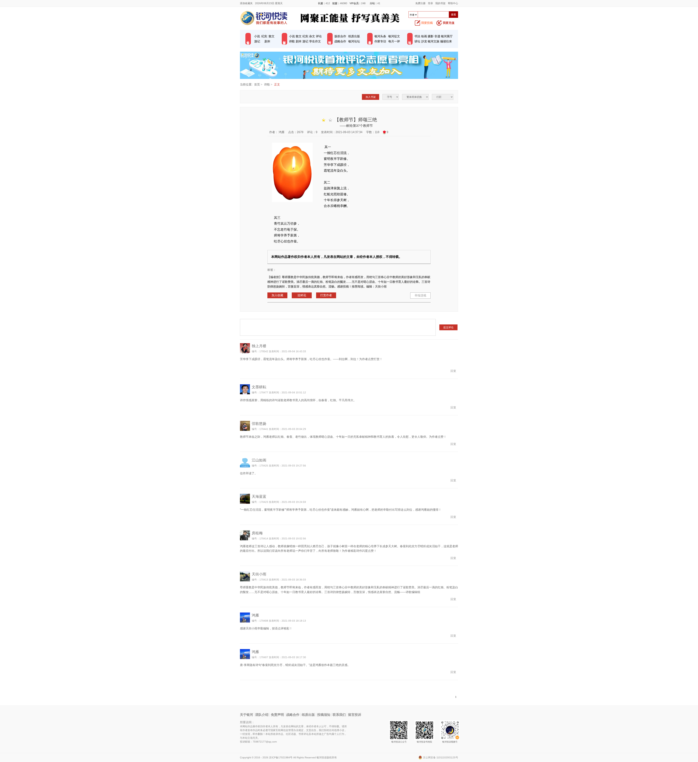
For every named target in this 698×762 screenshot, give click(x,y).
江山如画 (259, 460)
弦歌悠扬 (259, 424)
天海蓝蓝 (259, 496)
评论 (319, 36)
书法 (417, 36)
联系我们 (339, 715)
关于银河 (246, 715)
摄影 (431, 36)
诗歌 (292, 41)
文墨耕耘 (259, 387)
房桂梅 (257, 533)
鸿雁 (281, 132)
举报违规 (420, 295)
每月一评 (394, 41)
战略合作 (340, 41)
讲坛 (417, 41)
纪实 (264, 36)
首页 (257, 84)
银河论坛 (354, 41)
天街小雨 (259, 574)
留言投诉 (354, 715)
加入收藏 (277, 295)
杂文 (312, 36)
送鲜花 (301, 295)
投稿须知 (323, 715)
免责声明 (277, 715)
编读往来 (446, 41)
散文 (271, 36)
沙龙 (424, 41)
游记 (257, 41)
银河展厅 (447, 36)
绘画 (424, 36)
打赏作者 (326, 295)
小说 (257, 36)
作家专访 (380, 41)
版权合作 (340, 36)
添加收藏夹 (246, 3)
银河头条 (380, 36)
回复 (453, 370)
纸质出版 (354, 36)
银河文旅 (433, 41)
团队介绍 (261, 715)
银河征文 (394, 36)
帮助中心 (453, 3)
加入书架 (371, 96)
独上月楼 (259, 346)
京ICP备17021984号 (280, 757)
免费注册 (420, 3)
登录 (430, 3)
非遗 (437, 36)
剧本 (267, 41)
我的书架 (440, 3)
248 (363, 3)
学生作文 (315, 41)
